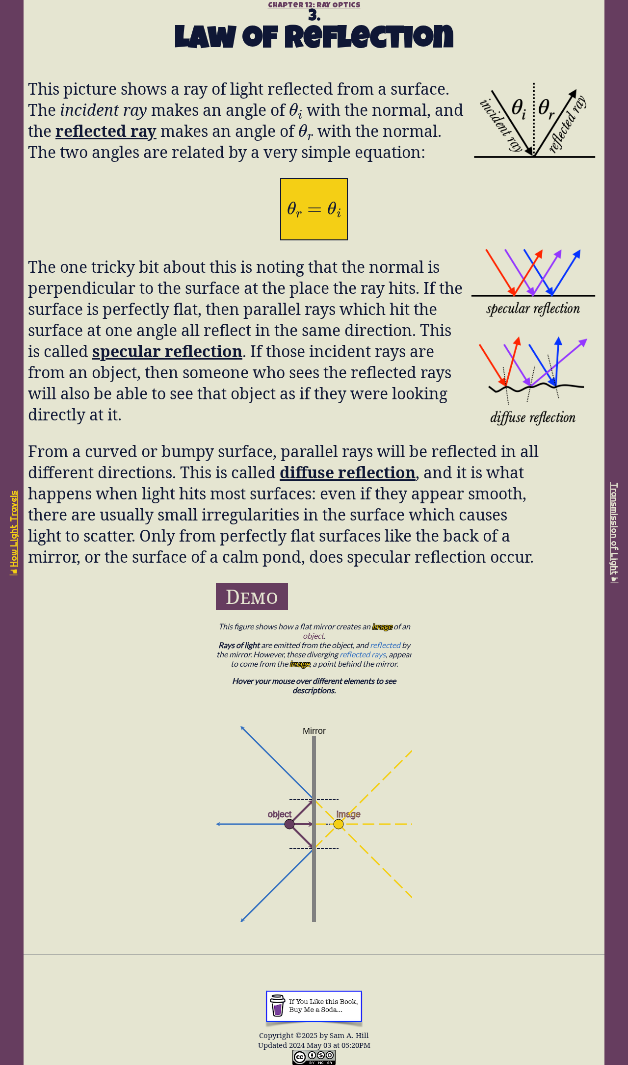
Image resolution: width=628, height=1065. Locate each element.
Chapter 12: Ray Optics (314, 6)
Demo (252, 596)
